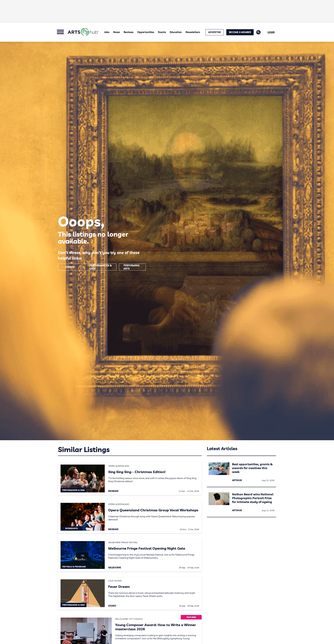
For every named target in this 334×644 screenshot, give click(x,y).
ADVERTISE (214, 32)
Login (271, 32)
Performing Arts (132, 267)
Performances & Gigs (100, 267)
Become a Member (240, 32)
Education (176, 32)
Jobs (106, 32)
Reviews (128, 32)
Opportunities (145, 32)
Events (162, 32)
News (116, 32)
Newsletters (193, 32)
